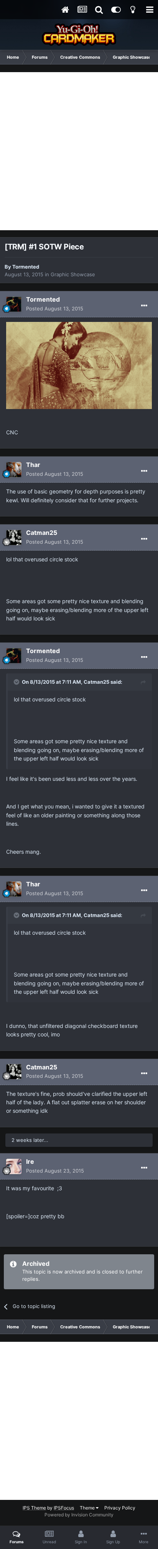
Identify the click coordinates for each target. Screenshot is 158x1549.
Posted (54, 308)
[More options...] (144, 305)
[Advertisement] (79, 151)
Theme (88, 1508)
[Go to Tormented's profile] (13, 304)
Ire (30, 1161)
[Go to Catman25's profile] (13, 537)
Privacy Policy (119, 1508)
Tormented (25, 267)
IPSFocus (64, 1508)
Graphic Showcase (73, 274)
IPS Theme (34, 1508)
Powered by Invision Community (79, 1515)
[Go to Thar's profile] (13, 469)
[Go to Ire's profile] (13, 1166)
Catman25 (41, 532)
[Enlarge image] (79, 364)
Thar (33, 464)
